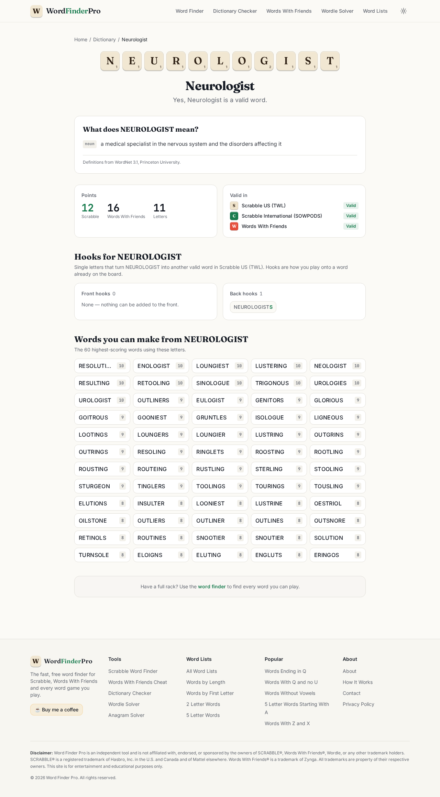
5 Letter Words (203, 715)
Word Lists (375, 11)
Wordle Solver (337, 11)
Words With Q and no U (291, 682)
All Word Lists (201, 671)
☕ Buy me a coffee (56, 709)
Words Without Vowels (290, 693)
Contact (352, 693)
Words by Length (205, 682)
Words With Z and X (287, 723)
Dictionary (104, 39)
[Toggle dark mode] (403, 11)
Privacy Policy (358, 704)
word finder (212, 586)
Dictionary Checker (235, 11)
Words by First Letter (210, 693)
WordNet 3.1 (126, 162)
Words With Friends (289, 11)
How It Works (358, 682)
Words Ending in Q (285, 671)
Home (80, 39)
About (349, 671)
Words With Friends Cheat (137, 682)
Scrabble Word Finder (132, 671)
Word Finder (190, 11)
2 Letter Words (203, 704)
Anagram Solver (126, 715)
